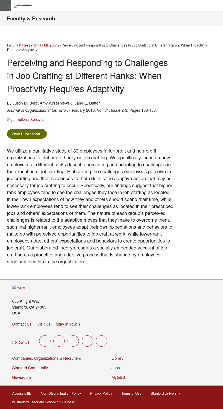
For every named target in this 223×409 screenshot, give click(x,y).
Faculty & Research (31, 18)
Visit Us (44, 324)
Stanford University (167, 393)
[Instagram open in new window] (73, 341)
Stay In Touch (68, 324)
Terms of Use (132, 393)
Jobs (116, 367)
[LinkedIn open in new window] (101, 341)
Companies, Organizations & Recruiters (46, 358)
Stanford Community (30, 367)
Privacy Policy (102, 393)
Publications (49, 45)
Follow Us (20, 342)
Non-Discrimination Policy (62, 393)
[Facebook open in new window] (59, 341)
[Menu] (5, 5)
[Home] (18, 287)
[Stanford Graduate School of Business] (24, 6)
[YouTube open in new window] (87, 341)
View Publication (29, 133)
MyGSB (120, 377)
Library (117, 358)
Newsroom (21, 377)
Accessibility (23, 393)
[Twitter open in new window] (45, 341)
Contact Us (22, 324)
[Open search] (217, 5)
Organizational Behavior (25, 119)
